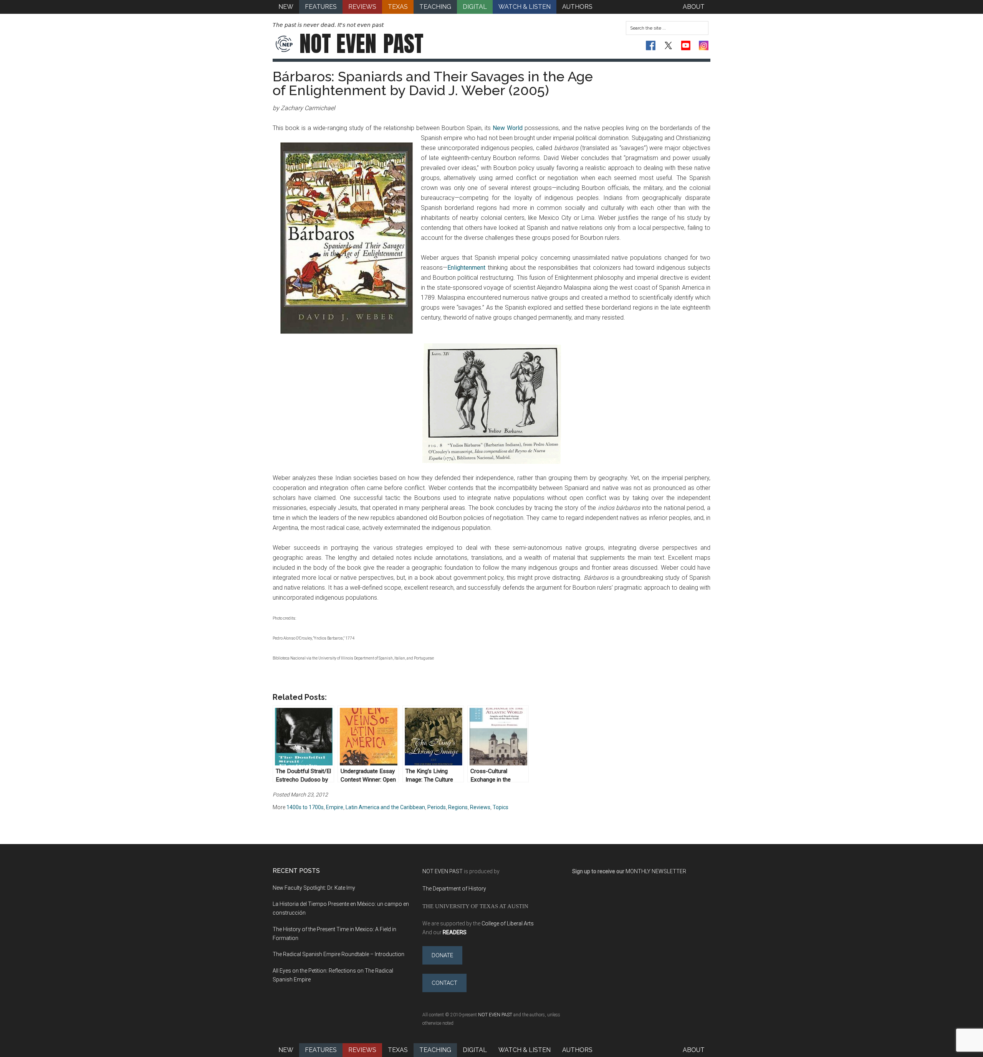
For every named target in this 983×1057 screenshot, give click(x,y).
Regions (458, 807)
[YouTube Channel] (686, 45)
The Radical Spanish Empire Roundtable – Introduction (338, 954)
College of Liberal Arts (508, 923)
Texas (398, 1050)
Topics (500, 807)
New (285, 1050)
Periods (436, 807)
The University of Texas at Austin (475, 906)
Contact (444, 983)
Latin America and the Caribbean (385, 807)
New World (508, 128)
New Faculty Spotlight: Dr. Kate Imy (314, 888)
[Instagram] (703, 45)
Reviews (480, 807)
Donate (442, 955)
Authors (577, 1050)
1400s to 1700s (305, 807)
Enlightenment (467, 267)
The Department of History (454, 889)
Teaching (435, 1050)
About (694, 1050)
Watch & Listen (524, 1050)
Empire (334, 807)
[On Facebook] (650, 45)
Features (321, 1050)
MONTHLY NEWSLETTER (656, 871)
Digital (475, 1050)
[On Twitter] (668, 45)
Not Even (362, 44)
